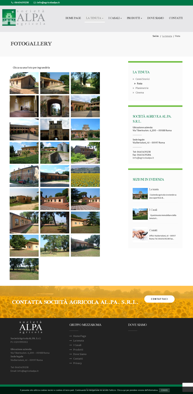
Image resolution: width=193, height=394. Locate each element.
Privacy (77, 363)
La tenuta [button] (94, 18)
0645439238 (21, 2)
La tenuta (167, 36)
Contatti (175, 18)
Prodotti (78, 349)
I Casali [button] (114, 18)
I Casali (77, 345)
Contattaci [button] (159, 299)
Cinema (140, 92)
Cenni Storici (143, 79)
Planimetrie (142, 88)
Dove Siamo (155, 18)
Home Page (73, 18)
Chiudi (164, 390)
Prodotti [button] (134, 18)
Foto (139, 83)
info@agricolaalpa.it (48, 2)
